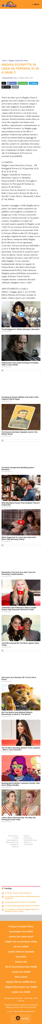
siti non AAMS (21, 946)
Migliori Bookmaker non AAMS (21, 987)
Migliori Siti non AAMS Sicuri (21, 982)
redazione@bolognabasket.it (24, 1011)
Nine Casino (21, 976)
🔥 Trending (7, 888)
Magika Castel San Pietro (18, 61)
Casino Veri (21, 961)
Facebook (12, 83)
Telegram (34, 83)
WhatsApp (23, 83)
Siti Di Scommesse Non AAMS (21, 966)
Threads (7, 87)
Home (4, 61)
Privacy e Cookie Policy (21, 926)
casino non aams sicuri (21, 936)
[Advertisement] (21, 37)
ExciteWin (21, 956)
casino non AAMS (21, 971)
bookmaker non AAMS (21, 931)
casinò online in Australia (21, 951)
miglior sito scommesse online (21, 941)
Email (16, 87)
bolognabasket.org (9, 78)
